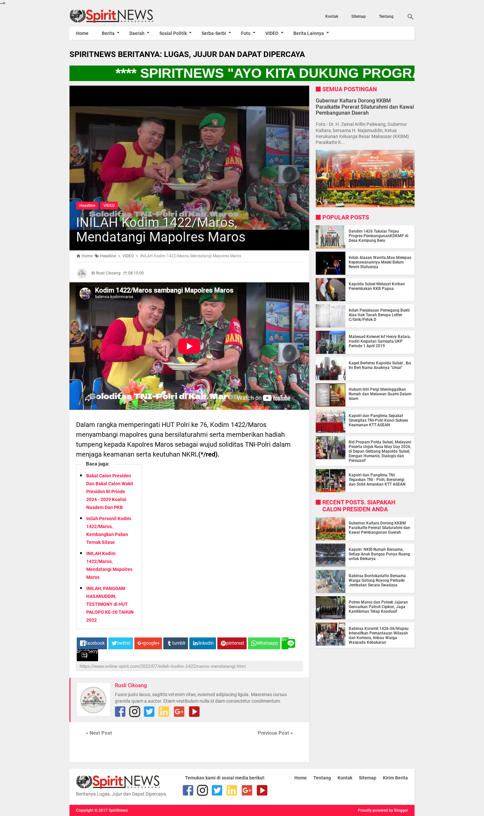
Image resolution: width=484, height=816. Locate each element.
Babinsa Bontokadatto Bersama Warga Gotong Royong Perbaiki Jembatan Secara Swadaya (377, 580)
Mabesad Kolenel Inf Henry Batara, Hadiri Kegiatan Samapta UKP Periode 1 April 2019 (380, 341)
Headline (87, 205)
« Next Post (99, 733)
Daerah (137, 33)
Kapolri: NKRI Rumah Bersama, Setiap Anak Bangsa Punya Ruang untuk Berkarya (379, 554)
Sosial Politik (173, 33)
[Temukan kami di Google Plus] (179, 711)
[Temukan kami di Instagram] (134, 711)
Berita (108, 33)
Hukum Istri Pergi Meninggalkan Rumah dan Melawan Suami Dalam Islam (380, 394)
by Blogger (398, 810)
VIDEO (272, 33)
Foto (246, 33)
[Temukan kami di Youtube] (194, 711)
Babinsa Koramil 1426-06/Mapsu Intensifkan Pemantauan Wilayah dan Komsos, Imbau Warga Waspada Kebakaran (379, 635)
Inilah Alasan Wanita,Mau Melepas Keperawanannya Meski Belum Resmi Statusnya (380, 262)
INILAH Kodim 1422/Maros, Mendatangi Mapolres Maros (161, 230)
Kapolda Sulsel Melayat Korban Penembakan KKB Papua (377, 286)
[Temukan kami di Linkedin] (164, 711)
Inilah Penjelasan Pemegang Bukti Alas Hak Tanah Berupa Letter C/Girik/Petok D (379, 315)
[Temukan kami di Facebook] (120, 711)
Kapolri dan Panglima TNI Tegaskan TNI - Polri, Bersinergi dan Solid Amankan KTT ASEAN (377, 480)
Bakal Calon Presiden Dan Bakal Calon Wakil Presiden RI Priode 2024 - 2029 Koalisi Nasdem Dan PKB (109, 491)
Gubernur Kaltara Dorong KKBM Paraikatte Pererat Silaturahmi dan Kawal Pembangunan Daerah (365, 107)
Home (82, 33)
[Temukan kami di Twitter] (149, 711)
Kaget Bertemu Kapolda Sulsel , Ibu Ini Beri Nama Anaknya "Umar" (380, 365)
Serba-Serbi (214, 33)
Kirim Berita (395, 777)
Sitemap (358, 16)
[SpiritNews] (121, 16)
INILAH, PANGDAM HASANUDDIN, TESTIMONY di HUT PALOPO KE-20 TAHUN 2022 (110, 604)
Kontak (331, 16)
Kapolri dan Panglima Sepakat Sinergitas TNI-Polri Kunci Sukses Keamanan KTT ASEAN (378, 420)
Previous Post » (275, 733)
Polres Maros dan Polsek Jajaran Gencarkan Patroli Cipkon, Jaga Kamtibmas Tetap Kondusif (378, 607)
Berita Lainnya (308, 33)
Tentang (386, 16)
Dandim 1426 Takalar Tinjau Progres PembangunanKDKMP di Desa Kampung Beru (378, 236)
